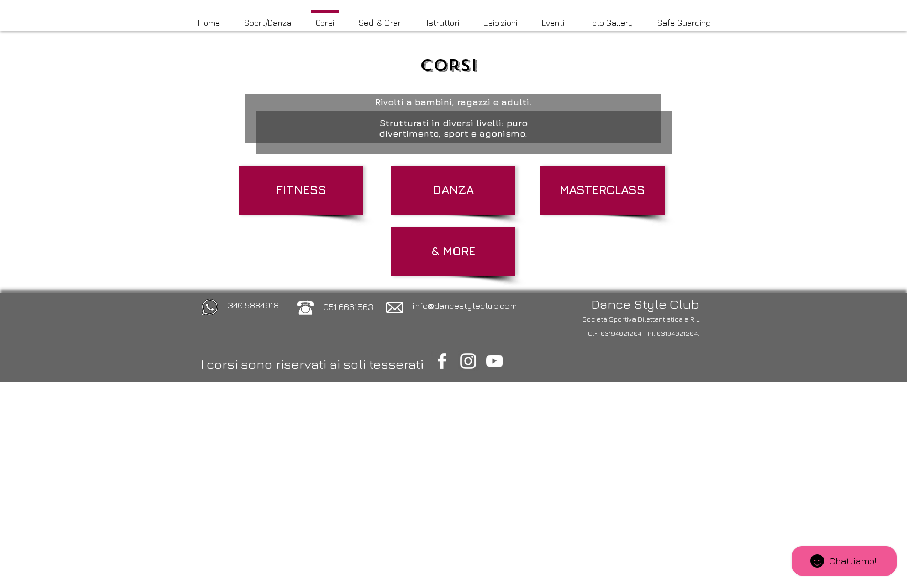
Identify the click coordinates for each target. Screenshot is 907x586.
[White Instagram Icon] (468, 360)
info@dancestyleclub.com (465, 306)
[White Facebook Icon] (441, 360)
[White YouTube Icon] (494, 360)
